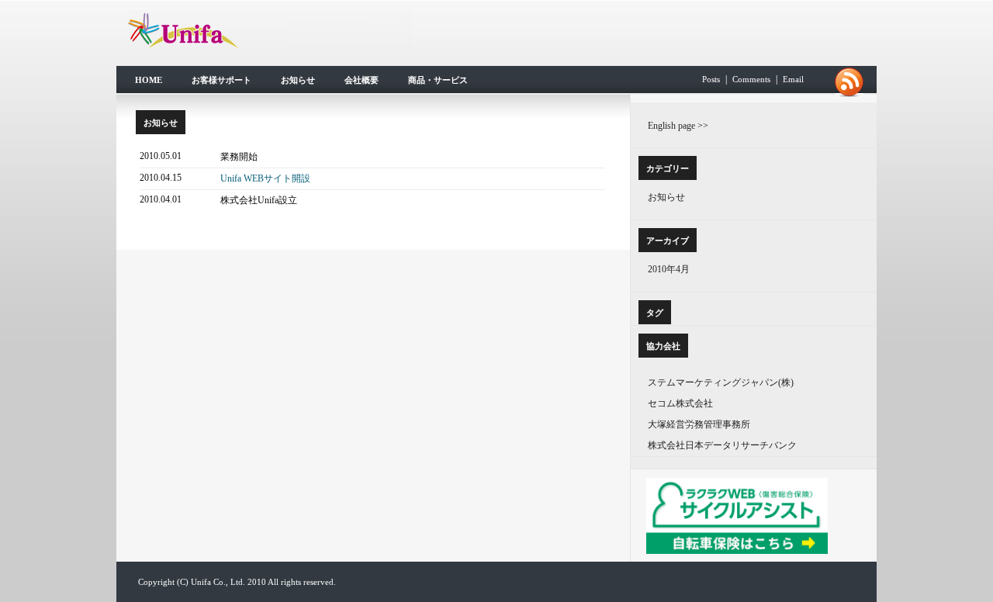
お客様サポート (221, 80)
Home (148, 80)
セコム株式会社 (680, 403)
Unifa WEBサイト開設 (265, 178)
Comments (751, 79)
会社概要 (361, 80)
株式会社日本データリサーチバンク (722, 445)
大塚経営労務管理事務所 (699, 424)
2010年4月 (669, 269)
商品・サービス (438, 80)
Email (793, 79)
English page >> (678, 125)
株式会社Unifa (270, 30)
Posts (711, 79)
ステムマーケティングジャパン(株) (721, 382)
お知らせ (298, 80)
